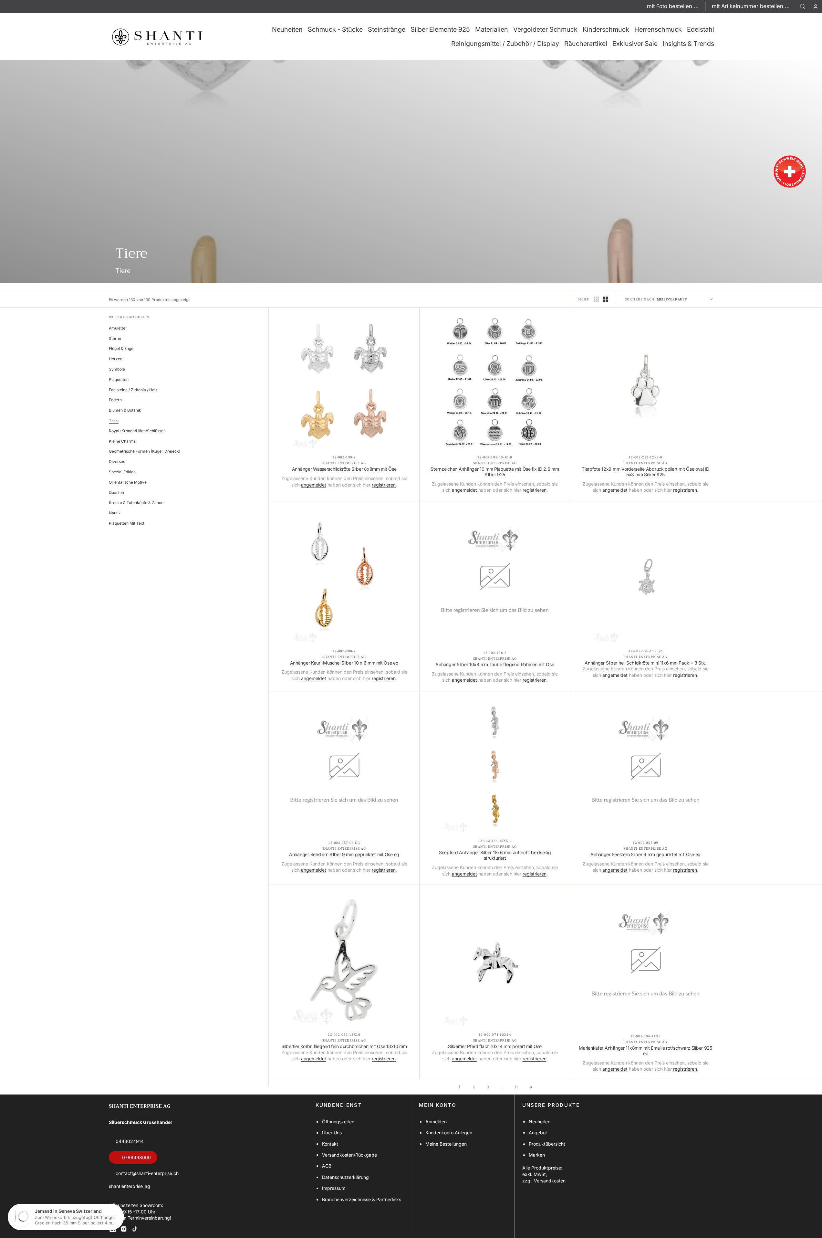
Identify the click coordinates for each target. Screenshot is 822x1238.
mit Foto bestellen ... (673, 6)
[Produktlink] (344, 383)
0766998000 (136, 1157)
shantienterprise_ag (129, 1186)
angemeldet (313, 485)
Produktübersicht (547, 1144)
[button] (815, 6)
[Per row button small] (605, 299)
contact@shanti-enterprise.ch (147, 1173)
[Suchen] (802, 6)
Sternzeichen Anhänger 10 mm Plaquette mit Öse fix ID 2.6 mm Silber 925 (495, 472)
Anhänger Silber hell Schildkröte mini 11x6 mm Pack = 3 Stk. (645, 663)
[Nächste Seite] (530, 1087)
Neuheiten (539, 1121)
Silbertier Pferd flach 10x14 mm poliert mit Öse (495, 1046)
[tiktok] (135, 1229)
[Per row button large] (596, 299)
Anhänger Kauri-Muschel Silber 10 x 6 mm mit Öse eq (344, 663)
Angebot (538, 1132)
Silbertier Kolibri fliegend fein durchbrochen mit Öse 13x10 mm (344, 1046)
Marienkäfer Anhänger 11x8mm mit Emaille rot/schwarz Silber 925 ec (645, 1050)
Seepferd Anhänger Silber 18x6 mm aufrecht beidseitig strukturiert (495, 855)
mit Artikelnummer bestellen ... (751, 6)
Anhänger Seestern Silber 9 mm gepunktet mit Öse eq (344, 854)
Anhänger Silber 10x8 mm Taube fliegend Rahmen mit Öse (494, 664)
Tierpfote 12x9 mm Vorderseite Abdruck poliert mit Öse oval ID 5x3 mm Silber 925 (645, 472)
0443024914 (130, 1141)
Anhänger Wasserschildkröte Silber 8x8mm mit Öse (344, 469)
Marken (537, 1155)
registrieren (384, 485)
